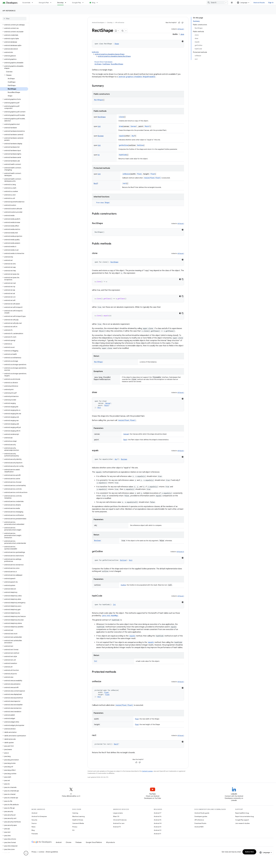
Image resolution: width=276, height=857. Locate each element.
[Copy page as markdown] (123, 31)
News (33, 827)
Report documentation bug (244, 816)
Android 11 (157, 834)
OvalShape (106, 64)
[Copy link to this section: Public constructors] (119, 214)
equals (121, 136)
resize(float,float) (152, 178)
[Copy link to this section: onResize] (103, 681)
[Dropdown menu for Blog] (98, 2)
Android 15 (157, 820)
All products (110, 842)
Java (182, 34)
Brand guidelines (52, 852)
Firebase (79, 842)
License (41, 852)
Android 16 (157, 816)
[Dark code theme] (182, 41)
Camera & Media (78, 823)
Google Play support (242, 820)
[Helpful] (179, 22)
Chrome (68, 842)
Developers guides (200, 816)
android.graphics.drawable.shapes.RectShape (114, 56)
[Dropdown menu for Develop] (66, 2)
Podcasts (35, 834)
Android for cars (118, 823)
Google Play (76, 3)
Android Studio (259, 3)
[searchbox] (14, 18)
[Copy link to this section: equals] (100, 450)
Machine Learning (78, 816)
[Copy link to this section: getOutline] (105, 551)
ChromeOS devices (119, 820)
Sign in (270, 3)
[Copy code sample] (182, 279)
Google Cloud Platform (94, 842)
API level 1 (181, 29)
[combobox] (217, 3)
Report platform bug (242, 813)
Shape (107, 203)
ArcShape (98, 64)
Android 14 (157, 823)
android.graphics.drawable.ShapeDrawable (137, 77)
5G (73, 830)
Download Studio (200, 823)
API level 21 (180, 552)
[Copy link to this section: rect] (98, 735)
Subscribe (249, 852)
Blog (93, 3)
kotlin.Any (95, 52)
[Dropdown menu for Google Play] (84, 2)
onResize (126, 174)
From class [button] (102, 203)
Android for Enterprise (39, 816)
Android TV (117, 827)
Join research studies (242, 823)
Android (34, 813)
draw (121, 126)
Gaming (75, 813)
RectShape (98, 100)
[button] (14, 24)
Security (34, 820)
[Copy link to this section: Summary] (106, 86)
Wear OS (116, 816)
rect (124, 183)
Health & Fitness (77, 820)
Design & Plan (44, 3)
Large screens (118, 813)
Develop (60, 3)
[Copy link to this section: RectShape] (105, 223)
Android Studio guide (201, 813)
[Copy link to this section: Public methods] (113, 244)
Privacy (74, 827)
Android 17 (157, 813)
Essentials (26, 3)
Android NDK (198, 827)
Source (34, 823)
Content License (147, 771)
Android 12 (157, 830)
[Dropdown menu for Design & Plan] (52, 2)
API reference (9, 11)
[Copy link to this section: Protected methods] (118, 672)
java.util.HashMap (110, 616)
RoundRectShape (117, 64)
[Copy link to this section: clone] (99, 253)
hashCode (123, 155)
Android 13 (157, 827)
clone (121, 117)
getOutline (123, 145)
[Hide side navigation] (26, 853)
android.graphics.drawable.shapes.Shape (109, 54)
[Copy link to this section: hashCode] (104, 596)
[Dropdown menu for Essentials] (33, 2)
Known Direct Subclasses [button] (109, 63)
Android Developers (98, 22)
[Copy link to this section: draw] (99, 392)
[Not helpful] (182, 22)
